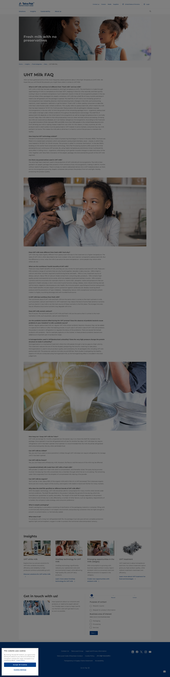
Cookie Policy (20, 660)
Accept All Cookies (20, 664)
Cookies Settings (20, 670)
